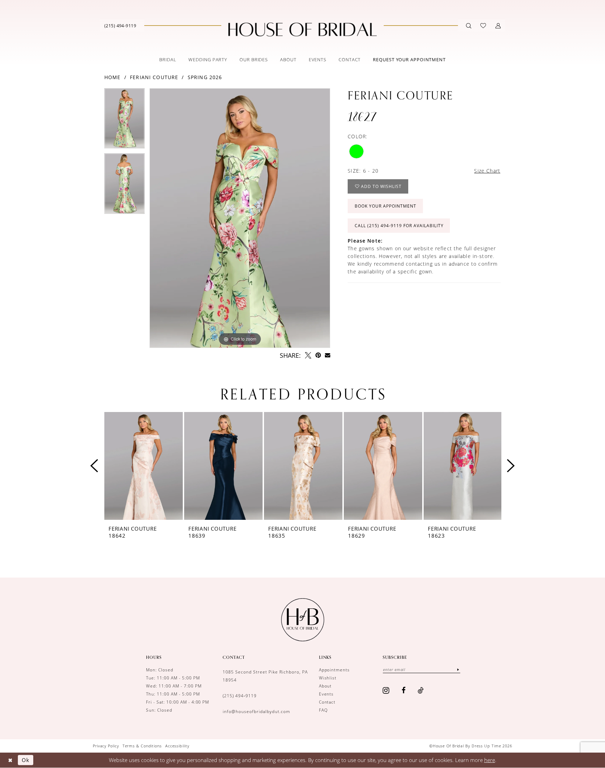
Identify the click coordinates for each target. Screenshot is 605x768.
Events (326, 694)
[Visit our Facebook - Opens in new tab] (404, 690)
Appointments (334, 670)
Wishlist (328, 678)
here (489, 759)
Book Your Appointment (385, 206)
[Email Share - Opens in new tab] (327, 355)
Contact (327, 702)
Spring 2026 (205, 77)
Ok (25, 759)
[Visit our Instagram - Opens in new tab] (386, 690)
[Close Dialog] (10, 760)
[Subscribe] (458, 669)
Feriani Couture (154, 77)
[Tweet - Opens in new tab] (308, 355)
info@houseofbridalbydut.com (256, 711)
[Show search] (468, 26)
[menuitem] (120, 25)
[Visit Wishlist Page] (483, 26)
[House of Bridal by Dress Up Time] (302, 29)
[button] (498, 26)
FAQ (323, 710)
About (325, 686)
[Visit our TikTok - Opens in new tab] (421, 690)
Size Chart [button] (487, 170)
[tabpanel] (124, 121)
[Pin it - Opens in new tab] (318, 355)
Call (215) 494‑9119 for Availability (399, 226)
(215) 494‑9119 (240, 696)
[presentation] (143, 466)
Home (112, 77)
